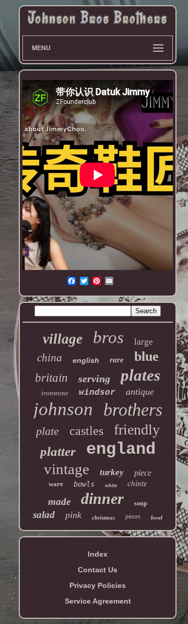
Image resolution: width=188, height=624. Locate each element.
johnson (63, 409)
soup (140, 503)
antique (140, 391)
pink (73, 515)
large (143, 342)
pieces (132, 516)
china (49, 357)
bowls (84, 484)
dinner (102, 498)
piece (142, 472)
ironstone (54, 393)
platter (58, 451)
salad (44, 514)
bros (108, 337)
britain (51, 377)
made (59, 501)
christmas (103, 517)
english (86, 360)
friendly (137, 429)
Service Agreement (98, 601)
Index (98, 554)
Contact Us (98, 570)
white (111, 485)
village (63, 339)
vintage (66, 469)
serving (94, 378)
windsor (97, 392)
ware (56, 484)
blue (146, 356)
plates (140, 375)
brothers (132, 409)
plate (47, 431)
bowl (156, 517)
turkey (112, 472)
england (121, 449)
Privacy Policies (97, 585)
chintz (137, 483)
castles (86, 431)
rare (117, 360)
